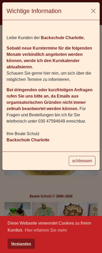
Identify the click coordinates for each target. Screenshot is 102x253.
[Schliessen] (93, 11)
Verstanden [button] (21, 244)
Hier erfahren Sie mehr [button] (46, 230)
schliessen (82, 161)
